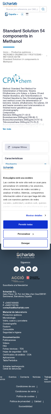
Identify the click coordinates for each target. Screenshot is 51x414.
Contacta (24, 377)
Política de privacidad (20, 401)
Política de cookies (25, 396)
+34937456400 (12, 303)
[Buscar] (43, 9)
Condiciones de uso (25, 386)
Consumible (8, 329)
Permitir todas (26, 224)
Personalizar (24, 234)
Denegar (25, 243)
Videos (6, 343)
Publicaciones (9, 340)
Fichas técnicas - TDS (13, 349)
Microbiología (9, 318)
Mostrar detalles (34, 215)
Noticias (37, 377)
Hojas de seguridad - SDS (15, 352)
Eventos (12, 377)
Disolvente (11, 164)
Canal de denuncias (12, 369)
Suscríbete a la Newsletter (15, 285)
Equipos (6, 326)
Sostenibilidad (25, 406)
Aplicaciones (9, 357)
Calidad (37, 401)
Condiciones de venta (25, 391)
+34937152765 (11, 305)
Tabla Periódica (10, 360)
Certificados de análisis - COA (17, 355)
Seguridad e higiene (12, 332)
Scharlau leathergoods (13, 366)
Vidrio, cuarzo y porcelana (15, 321)
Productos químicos (12, 315)
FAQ (5, 346)
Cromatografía (9, 324)
